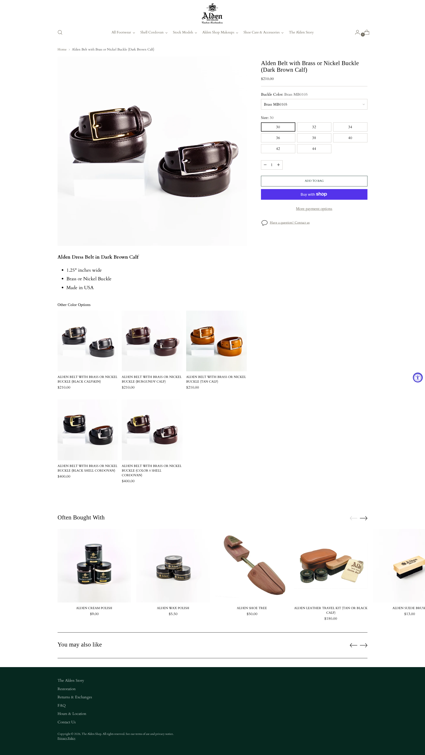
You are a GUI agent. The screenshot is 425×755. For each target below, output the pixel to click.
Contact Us (67, 722)
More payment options (314, 208)
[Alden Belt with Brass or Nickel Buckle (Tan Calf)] (216, 341)
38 (314, 137)
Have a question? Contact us (290, 222)
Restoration (67, 688)
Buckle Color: (284, 94)
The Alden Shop (91, 734)
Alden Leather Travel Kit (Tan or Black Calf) (330, 610)
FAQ (62, 705)
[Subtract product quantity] (265, 164)
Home (62, 49)
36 (278, 137)
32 (314, 126)
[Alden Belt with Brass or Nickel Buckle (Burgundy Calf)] (152, 341)
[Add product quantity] (278, 164)
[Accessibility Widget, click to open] (418, 378)
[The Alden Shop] (212, 14)
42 (278, 148)
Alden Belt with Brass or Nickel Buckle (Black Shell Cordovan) (87, 468)
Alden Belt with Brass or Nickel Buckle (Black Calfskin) (87, 379)
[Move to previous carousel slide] (353, 518)
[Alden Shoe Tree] (252, 565)
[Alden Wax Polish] (173, 565)
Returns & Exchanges (75, 697)
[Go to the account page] (355, 32)
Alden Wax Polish (173, 608)
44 (314, 148)
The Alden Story (71, 680)
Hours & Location (72, 713)
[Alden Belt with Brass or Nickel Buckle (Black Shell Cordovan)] (88, 429)
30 (278, 126)
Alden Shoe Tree (252, 608)
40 (350, 137)
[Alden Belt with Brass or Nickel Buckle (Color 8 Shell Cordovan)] (152, 429)
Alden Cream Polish (94, 608)
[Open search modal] (60, 32)
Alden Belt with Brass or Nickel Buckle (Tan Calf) (216, 379)
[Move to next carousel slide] (363, 518)
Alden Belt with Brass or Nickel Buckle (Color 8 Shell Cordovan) (152, 470)
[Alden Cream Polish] (94, 565)
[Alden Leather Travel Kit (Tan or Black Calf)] (330, 565)
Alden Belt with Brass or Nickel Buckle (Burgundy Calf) (152, 379)
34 (350, 126)
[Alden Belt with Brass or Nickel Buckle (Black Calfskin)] (88, 341)
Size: (267, 117)
